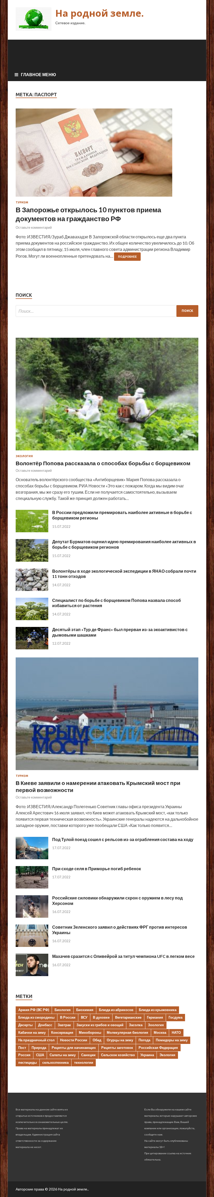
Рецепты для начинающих (74, 1047)
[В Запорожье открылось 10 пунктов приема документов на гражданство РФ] (107, 154)
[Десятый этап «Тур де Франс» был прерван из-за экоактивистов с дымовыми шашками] (32, 647)
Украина (147, 1055)
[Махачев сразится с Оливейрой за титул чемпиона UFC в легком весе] (32, 974)
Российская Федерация (158, 1047)
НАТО (176, 1032)
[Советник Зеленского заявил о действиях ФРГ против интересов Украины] (32, 945)
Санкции (88, 1055)
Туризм (22, 202)
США (40, 1055)
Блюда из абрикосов (116, 1010)
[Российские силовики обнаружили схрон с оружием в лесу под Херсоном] (32, 916)
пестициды (27, 1062)
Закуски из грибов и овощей (99, 1025)
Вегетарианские (128, 1017)
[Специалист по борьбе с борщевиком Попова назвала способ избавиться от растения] (32, 618)
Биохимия (84, 1010)
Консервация (62, 1032)
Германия (155, 1017)
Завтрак (64, 1025)
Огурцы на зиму (120, 1040)
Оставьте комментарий (34, 227)
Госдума (175, 1017)
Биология (63, 1010)
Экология (24, 456)
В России (67, 1017)
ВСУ (84, 1017)
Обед (97, 1040)
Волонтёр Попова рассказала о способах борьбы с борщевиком (103, 463)
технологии (83, 1062)
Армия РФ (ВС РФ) (33, 1010)
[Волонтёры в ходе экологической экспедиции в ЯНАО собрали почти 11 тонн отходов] (32, 589)
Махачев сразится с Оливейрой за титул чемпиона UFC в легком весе (123, 956)
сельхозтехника (55, 1062)
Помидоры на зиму (172, 1040)
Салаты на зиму (63, 1055)
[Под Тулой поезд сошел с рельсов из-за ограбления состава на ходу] (32, 857)
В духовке (101, 1017)
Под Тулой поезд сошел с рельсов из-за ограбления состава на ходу (122, 839)
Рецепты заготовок (117, 1047)
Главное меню (38, 74)
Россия (24, 1055)
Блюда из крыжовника (157, 1010)
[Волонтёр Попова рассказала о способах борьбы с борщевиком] (107, 451)
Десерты (25, 1025)
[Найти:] (107, 311)
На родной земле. (99, 13)
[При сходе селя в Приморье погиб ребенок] (32, 886)
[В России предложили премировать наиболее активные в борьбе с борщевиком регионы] (32, 530)
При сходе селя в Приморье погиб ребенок (96, 868)
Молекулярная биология (127, 1032)
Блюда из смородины (36, 1017)
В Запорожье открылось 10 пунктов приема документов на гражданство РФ (88, 214)
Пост (22, 1047)
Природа (39, 1047)
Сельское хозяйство (118, 1055)
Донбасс (45, 1025)
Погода (144, 1040)
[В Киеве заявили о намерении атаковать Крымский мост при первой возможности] (107, 771)
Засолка (135, 1025)
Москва (160, 1032)
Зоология (156, 1025)
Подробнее (127, 256)
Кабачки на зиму (32, 1032)
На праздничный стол (36, 1040)
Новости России (73, 1040)
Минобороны (90, 1032)
